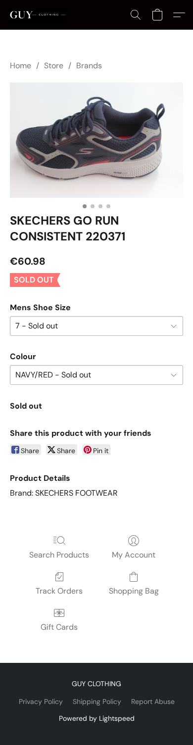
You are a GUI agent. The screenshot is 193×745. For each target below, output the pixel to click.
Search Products (59, 555)
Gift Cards (59, 627)
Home (20, 65)
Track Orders (59, 591)
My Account (133, 555)
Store (53, 65)
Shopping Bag (134, 591)
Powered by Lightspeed (97, 718)
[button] (39, 15)
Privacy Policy (41, 701)
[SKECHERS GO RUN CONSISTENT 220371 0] (96, 139)
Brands (89, 65)
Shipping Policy (97, 701)
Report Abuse (153, 701)
